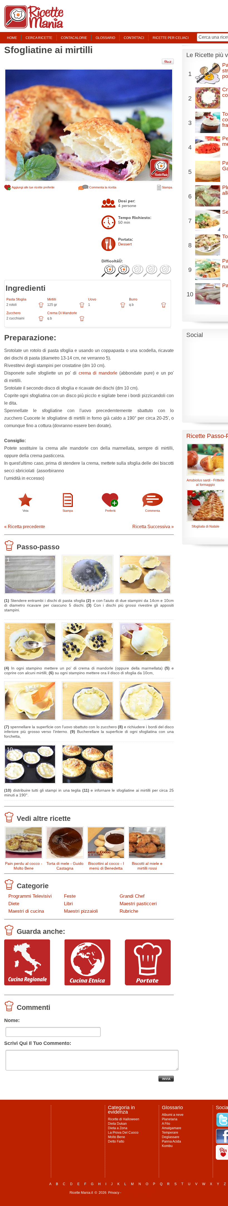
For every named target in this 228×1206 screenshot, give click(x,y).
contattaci (134, 38)
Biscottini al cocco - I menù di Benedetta (106, 865)
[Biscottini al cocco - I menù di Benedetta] (105, 843)
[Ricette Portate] (148, 984)
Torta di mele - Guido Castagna (64, 865)
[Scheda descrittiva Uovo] (123, 307)
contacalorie (74, 38)
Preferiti (110, 510)
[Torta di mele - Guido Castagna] (64, 843)
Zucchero (13, 313)
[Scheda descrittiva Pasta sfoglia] (41, 307)
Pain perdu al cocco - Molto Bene (23, 865)
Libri (68, 903)
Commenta (152, 510)
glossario (105, 38)
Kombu (167, 1146)
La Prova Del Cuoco (123, 1132)
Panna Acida (171, 1141)
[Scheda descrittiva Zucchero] (41, 321)
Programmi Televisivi (30, 896)
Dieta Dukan (117, 1124)
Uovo (92, 299)
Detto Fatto (116, 1141)
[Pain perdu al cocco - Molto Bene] (23, 843)
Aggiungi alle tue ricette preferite (32, 187)
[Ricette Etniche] (87, 984)
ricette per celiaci (171, 38)
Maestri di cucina (26, 911)
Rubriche (129, 911)
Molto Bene (116, 1137)
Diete (13, 903)
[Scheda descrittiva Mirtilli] (82, 307)
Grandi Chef (132, 896)
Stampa (166, 187)
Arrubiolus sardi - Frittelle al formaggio (205, 482)
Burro (133, 299)
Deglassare (170, 1137)
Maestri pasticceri (138, 903)
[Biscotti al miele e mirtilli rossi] (147, 843)
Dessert (125, 244)
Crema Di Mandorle (62, 313)
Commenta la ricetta (102, 187)
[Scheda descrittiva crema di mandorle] (82, 321)
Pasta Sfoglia (16, 299)
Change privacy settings (140, 1193)
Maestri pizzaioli (81, 911)
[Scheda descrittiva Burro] (164, 307)
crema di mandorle (98, 373)
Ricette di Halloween (123, 1119)
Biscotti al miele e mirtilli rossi (147, 865)
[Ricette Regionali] (27, 984)
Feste (70, 896)
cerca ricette (39, 38)
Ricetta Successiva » (153, 526)
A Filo (166, 1124)
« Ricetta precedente (24, 526)
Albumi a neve (173, 1115)
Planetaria (169, 1119)
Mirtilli (51, 299)
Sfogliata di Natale (205, 526)
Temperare (170, 1132)
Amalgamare (171, 1128)
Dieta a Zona (117, 1128)
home (12, 38)
